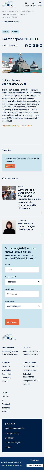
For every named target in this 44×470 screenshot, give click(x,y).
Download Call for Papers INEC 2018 (17, 125)
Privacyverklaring (12, 433)
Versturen (11, 322)
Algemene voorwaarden (15, 428)
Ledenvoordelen (29, 370)
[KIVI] (10, 4)
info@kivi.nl (33, 354)
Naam (7, 265)
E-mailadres (10, 289)
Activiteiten (6, 370)
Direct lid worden (30, 366)
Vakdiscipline (10, 301)
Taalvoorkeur (10, 277)
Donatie (26, 384)
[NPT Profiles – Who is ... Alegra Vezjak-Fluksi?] (9, 227)
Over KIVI (6, 366)
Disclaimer (9, 438)
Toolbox (8, 447)
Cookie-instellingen (12, 442)
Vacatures (6, 378)
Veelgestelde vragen (31, 380)
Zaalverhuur (7, 374)
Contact (5, 381)
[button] (26, 4)
